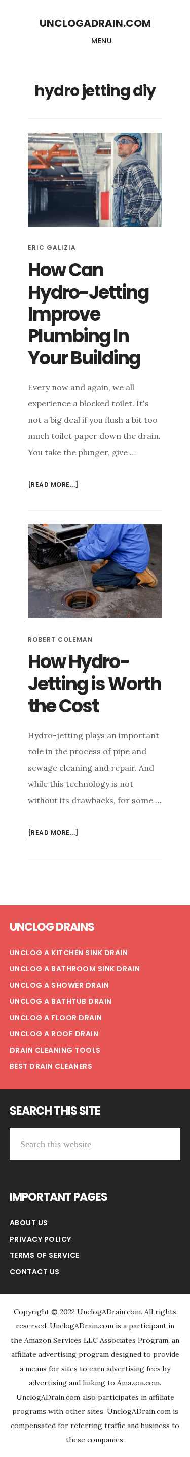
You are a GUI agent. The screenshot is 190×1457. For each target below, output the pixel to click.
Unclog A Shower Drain (59, 985)
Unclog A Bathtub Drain (61, 1001)
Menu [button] (101, 41)
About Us (29, 1223)
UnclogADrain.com (95, 23)
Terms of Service (45, 1255)
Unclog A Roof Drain (54, 1034)
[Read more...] (53, 485)
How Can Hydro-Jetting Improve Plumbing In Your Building (88, 314)
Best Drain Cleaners (51, 1066)
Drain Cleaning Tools (55, 1050)
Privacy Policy (40, 1239)
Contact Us (35, 1271)
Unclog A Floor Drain (56, 1017)
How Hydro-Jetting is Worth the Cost (94, 683)
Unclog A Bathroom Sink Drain (75, 969)
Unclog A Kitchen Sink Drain (69, 952)
